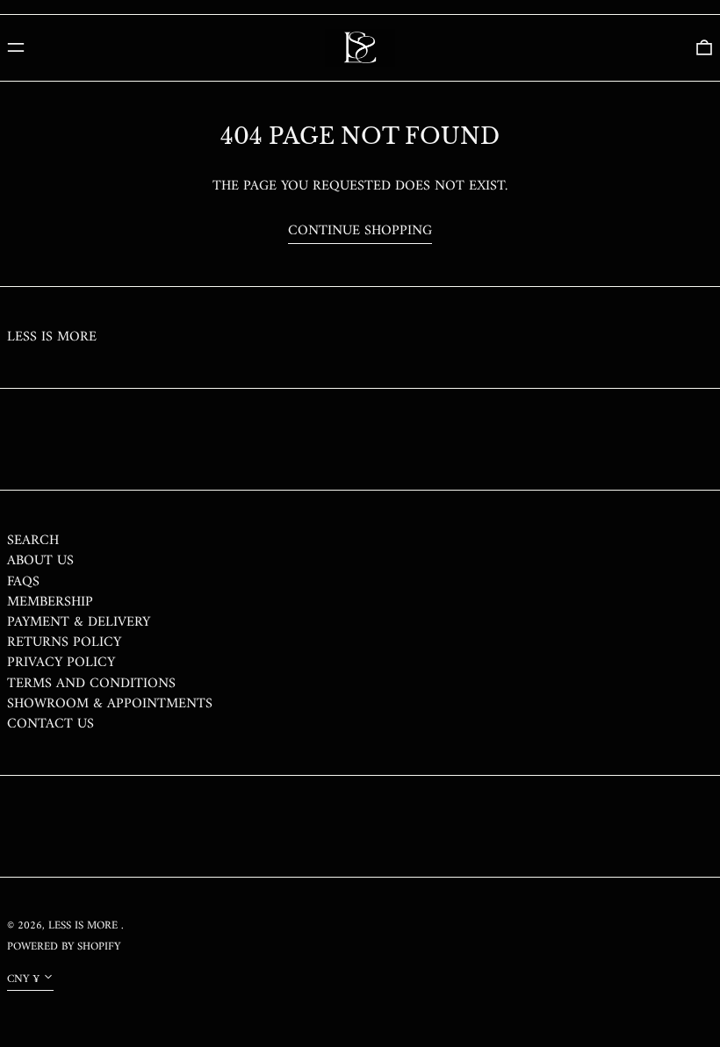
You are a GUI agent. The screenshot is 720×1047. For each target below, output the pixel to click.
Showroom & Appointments (109, 704)
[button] (704, 47)
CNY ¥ (23, 979)
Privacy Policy (61, 662)
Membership (50, 602)
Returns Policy (64, 642)
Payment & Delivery (78, 622)
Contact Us (50, 724)
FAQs (23, 582)
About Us (40, 561)
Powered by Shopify (63, 947)
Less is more (52, 337)
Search (33, 540)
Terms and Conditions (91, 683)
